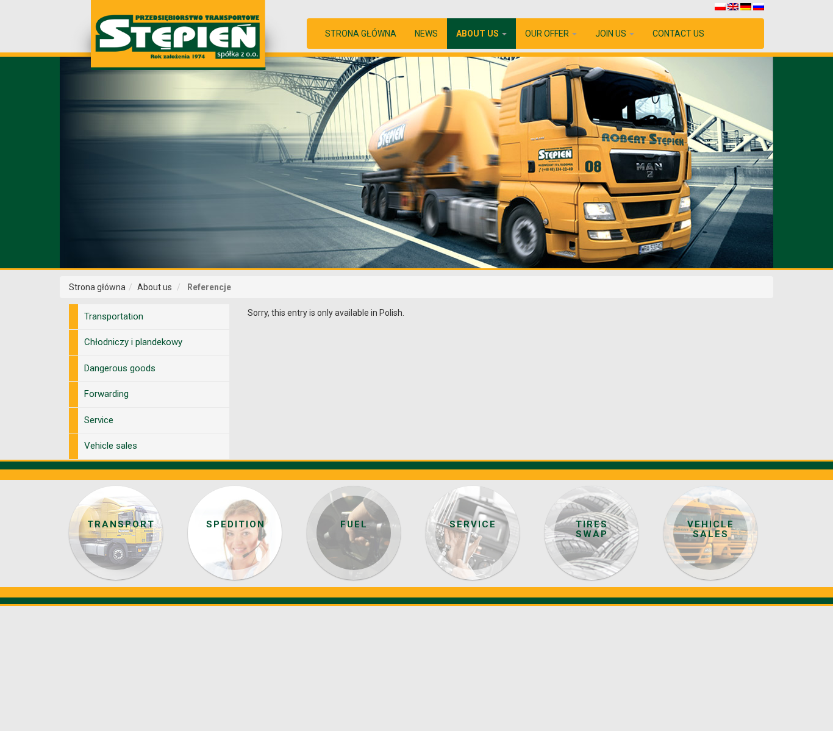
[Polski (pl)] (720, 6)
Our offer (548, 33)
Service (98, 420)
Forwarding (106, 393)
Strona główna (360, 33)
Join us (611, 33)
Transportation (113, 316)
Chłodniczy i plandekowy (133, 342)
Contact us (678, 33)
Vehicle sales (110, 445)
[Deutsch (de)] (745, 6)
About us (478, 33)
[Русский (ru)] (758, 6)
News (426, 33)
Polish (390, 313)
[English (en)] (733, 6)
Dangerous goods (120, 368)
